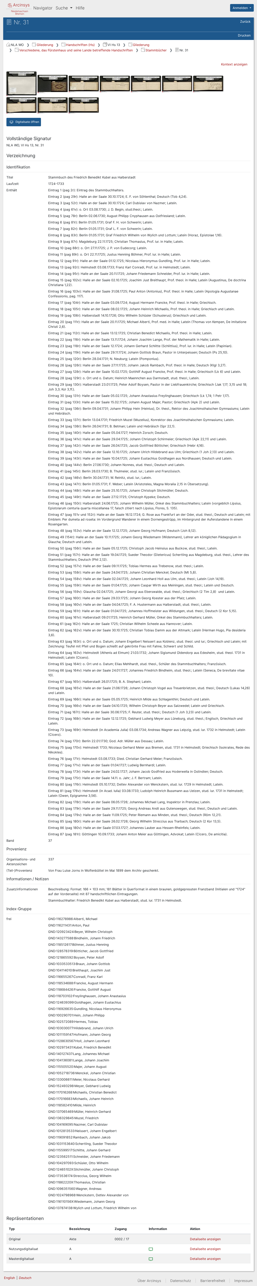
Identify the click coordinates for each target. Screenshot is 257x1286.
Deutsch (25, 1278)
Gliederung (45, 45)
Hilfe (80, 7)
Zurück (245, 21)
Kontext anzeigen (234, 64)
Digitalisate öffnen (27, 121)
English (9, 1278)
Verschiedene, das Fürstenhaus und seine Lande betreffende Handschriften (76, 50)
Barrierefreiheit (212, 1281)
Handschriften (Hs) (80, 45)
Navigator (42, 7)
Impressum (243, 1281)
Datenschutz (180, 1281)
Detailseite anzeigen (205, 1239)
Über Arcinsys (149, 1281)
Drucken (244, 35)
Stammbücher (156, 50)
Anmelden (241, 8)
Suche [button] (62, 7)
